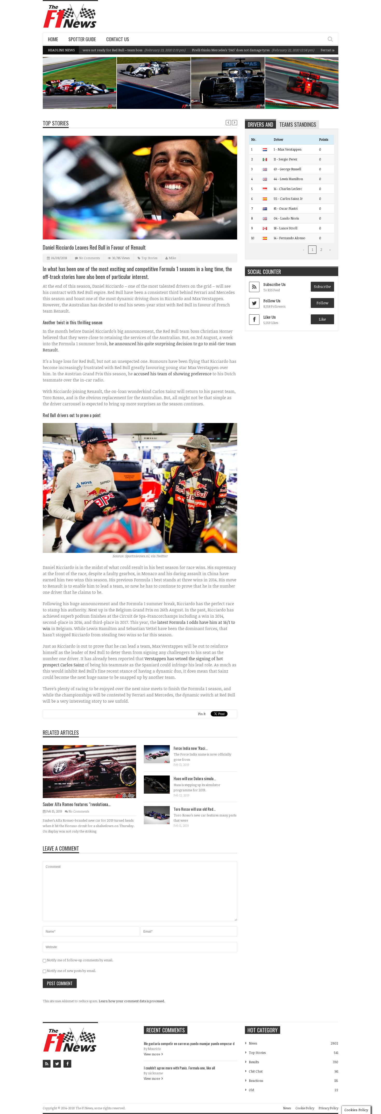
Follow (322, 302)
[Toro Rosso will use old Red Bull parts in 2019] (161, 815)
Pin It (202, 713)
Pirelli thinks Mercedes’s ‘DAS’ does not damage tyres (202, 50)
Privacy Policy (328, 1108)
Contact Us (117, 39)
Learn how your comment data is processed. (132, 1001)
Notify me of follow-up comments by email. (80, 960)
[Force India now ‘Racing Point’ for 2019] (161, 754)
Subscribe (322, 286)
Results (254, 1062)
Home (53, 39)
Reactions (256, 1080)
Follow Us (271, 300)
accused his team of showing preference (172, 374)
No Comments (89, 258)
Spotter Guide (82, 39)
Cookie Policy (304, 1108)
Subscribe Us (274, 284)
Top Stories (56, 123)
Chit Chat (256, 1071)
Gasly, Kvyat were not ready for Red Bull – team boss (155, 95)
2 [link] (321, 250)
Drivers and (260, 124)
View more (152, 1054)
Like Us (269, 317)
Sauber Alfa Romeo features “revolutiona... (76, 804)
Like (322, 319)
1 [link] (312, 250)
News (99, 86)
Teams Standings (297, 124)
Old (251, 1090)
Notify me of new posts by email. (71, 970)
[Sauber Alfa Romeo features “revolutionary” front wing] (93, 771)
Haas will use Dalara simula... (195, 778)
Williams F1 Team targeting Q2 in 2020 (83, 95)
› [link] (329, 250)
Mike (172, 258)
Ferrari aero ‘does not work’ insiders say (322, 50)
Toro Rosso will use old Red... (195, 809)
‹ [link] (303, 250)
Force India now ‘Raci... (191, 748)
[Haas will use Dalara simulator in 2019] (161, 784)
